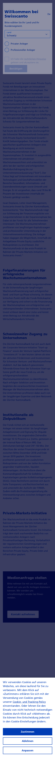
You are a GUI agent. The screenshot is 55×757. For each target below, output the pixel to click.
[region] (27, 717)
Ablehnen (27, 741)
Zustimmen (27, 731)
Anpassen (27, 750)
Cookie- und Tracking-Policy (29, 701)
